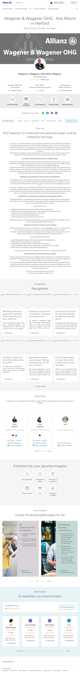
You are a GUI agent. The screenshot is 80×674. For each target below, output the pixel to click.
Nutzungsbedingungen (35, 670)
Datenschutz (13, 670)
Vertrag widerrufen (7, 662)
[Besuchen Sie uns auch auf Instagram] (52, 113)
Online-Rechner (57, 670)
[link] (40, 101)
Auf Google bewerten (67, 607)
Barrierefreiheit (23, 670)
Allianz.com (66, 670)
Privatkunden (19, 2)
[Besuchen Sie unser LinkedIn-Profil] (56, 113)
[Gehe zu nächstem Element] (49, 451)
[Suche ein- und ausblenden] (76, 9)
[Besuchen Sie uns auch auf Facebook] (47, 113)
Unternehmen (47, 670)
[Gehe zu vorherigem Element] (30, 451)
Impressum (5, 670)
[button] (40, 64)
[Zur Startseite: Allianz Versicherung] (6, 2)
